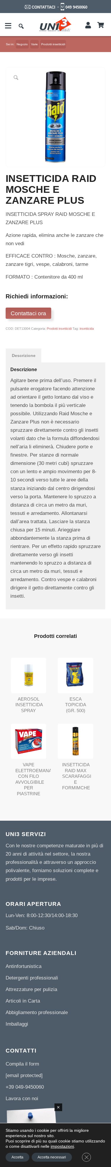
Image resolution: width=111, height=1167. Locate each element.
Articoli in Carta (23, 1001)
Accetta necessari (52, 1157)
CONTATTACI (43, 7)
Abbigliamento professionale (37, 1012)
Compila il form (22, 1064)
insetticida (87, 328)
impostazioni (62, 1146)
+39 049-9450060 (25, 1087)
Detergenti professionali (32, 978)
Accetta (17, 1157)
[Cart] (100, 25)
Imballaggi (17, 1024)
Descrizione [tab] (24, 355)
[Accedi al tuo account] (88, 25)
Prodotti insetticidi (59, 328)
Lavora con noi (22, 1098)
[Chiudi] (58, 1107)
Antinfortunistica (23, 966)
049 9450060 (76, 7)
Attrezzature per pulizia (31, 989)
